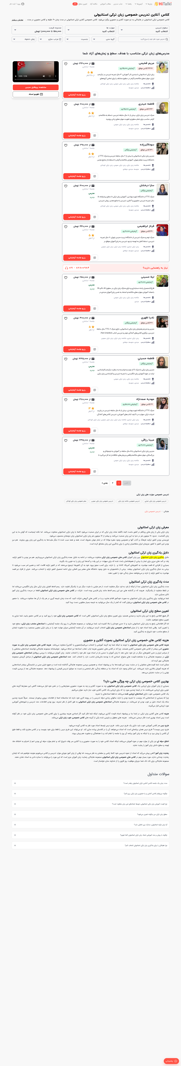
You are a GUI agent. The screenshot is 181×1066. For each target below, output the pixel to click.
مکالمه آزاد (93, 4)
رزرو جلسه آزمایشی (76, 94)
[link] (115, 79)
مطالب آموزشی (105, 4)
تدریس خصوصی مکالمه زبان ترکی (129, 501)
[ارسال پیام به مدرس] (94, 95)
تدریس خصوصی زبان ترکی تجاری (155, 501)
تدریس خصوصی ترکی (152, 511)
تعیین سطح (80, 4)
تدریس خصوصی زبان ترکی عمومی (102, 501)
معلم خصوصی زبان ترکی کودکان (76, 501)
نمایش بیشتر (17, 20)
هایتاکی (166, 511)
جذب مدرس (118, 4)
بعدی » (105, 483)
